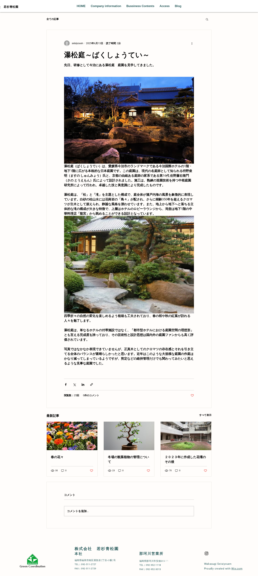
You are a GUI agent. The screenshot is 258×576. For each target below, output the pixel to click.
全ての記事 (53, 19)
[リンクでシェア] (91, 384)
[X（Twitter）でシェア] (74, 384)
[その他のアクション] (192, 43)
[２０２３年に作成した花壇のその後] (186, 436)
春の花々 (57, 456)
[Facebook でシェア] (65, 384)
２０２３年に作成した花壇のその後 (185, 459)
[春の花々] (72, 436)
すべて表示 (205, 415)
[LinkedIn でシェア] (83, 384)
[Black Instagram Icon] (206, 553)
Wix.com (236, 568)
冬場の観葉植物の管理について (128, 459)
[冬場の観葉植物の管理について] (129, 436)
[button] (207, 19)
